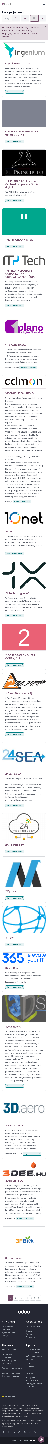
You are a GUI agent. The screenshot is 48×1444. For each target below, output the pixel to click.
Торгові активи (33, 1353)
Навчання (6, 1363)
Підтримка (7, 1354)
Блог (28, 1370)
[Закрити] (45, 27)
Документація (8, 1332)
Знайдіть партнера (11, 1373)
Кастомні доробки (10, 1360)
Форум (5, 1335)
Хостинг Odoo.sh (10, 1350)
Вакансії (30, 1359)
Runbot (29, 1334)
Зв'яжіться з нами (34, 1356)
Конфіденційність (34, 1384)
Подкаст (30, 1367)
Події (28, 1363)
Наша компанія (33, 1350)
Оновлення (7, 1357)
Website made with (21, 1440)
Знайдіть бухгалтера (12, 1368)
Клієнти (29, 1373)
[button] (44, 4)
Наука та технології (15, 92)
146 (33, 1298)
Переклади (31, 1337)
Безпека (30, 1387)
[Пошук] (16, 18)
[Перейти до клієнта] (24, 51)
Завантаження (33, 1326)
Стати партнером (10, 1376)
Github (29, 1331)
